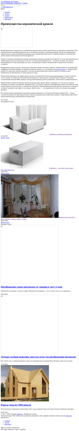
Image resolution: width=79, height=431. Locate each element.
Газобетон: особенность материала (60, 134)
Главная (7, 12)
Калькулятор (9, 17)
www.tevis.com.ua (60, 69)
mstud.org (20, 414)
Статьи (7, 15)
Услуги (7, 14)
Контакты (8, 19)
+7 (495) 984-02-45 (7, 7)
